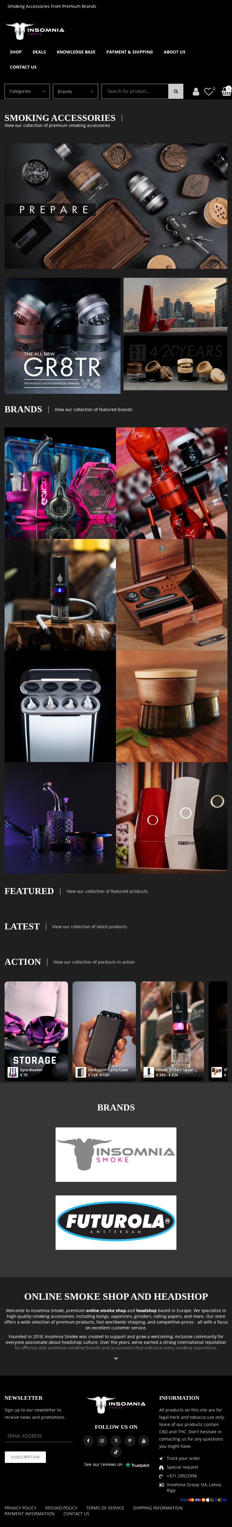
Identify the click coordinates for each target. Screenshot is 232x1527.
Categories (20, 91)
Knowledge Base (76, 52)
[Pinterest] (129, 1440)
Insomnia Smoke (47, 1310)
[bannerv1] (63, 336)
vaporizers (121, 1316)
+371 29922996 (182, 1476)
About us (174, 52)
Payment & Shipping (129, 52)
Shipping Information (158, 1508)
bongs (102, 1316)
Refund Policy (61, 1508)
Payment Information (30, 1513)
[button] (116, 1359)
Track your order (183, 1458)
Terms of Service (105, 1508)
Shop (16, 52)
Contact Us (23, 67)
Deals (39, 52)
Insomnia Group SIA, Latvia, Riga (194, 1487)
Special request (182, 1467)
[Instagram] (102, 1440)
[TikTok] (116, 1451)
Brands (65, 91)
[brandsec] (116, 1154)
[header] (208, 91)
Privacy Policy (21, 1508)
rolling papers (167, 1316)
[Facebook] (88, 1440)
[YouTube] (143, 1440)
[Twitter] (116, 1440)
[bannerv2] (60, 483)
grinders (142, 1316)
